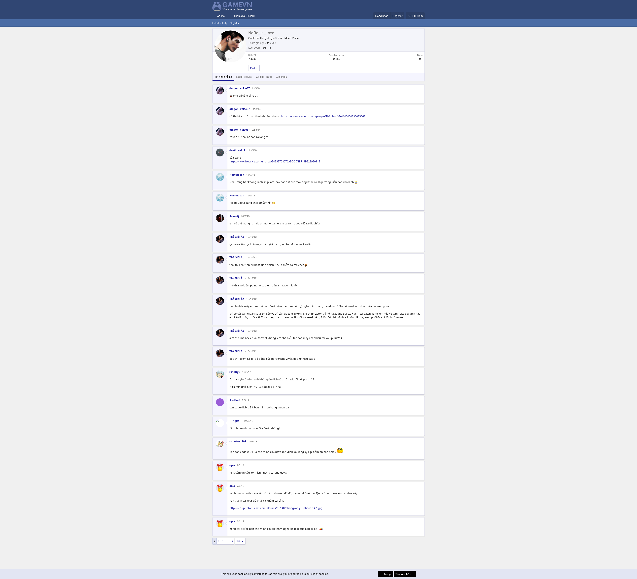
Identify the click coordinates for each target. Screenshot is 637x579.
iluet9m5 (234, 400)
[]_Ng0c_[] (235, 421)
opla (232, 465)
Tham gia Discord (244, 16)
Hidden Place (291, 38)
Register (234, 23)
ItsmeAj (234, 216)
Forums (220, 16)
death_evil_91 (238, 150)
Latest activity (219, 23)
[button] (228, 15)
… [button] (227, 541)
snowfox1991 (237, 441)
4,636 (252, 59)
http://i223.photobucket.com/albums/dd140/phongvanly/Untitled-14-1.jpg (275, 508)
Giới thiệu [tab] (281, 77)
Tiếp (239, 541)
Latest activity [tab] (244, 77)
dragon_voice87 (239, 88)
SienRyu (234, 372)
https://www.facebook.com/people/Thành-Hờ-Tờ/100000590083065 (323, 116)
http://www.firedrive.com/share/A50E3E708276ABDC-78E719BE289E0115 (274, 161)
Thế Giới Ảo (236, 237)
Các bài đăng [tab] (264, 77)
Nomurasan (236, 175)
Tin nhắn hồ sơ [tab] (223, 77)
